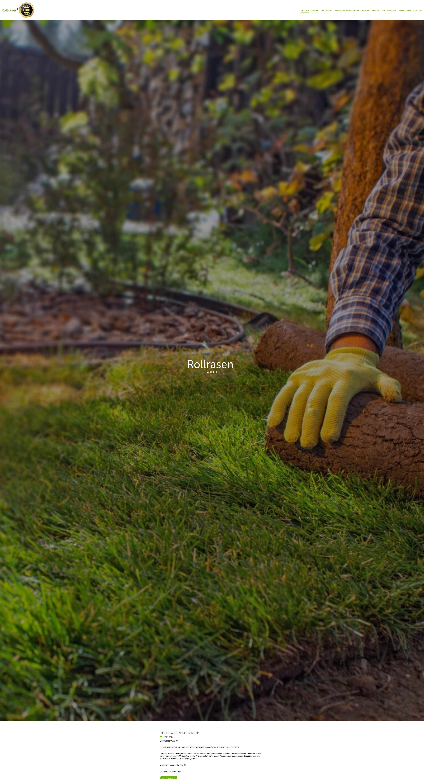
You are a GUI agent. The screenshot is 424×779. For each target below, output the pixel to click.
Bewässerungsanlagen (347, 10)
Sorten (365, 10)
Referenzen (405, 10)
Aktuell (305, 10)
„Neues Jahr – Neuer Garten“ (179, 733)
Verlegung (326, 10)
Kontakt (417, 10)
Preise (315, 10)
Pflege (375, 10)
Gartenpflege (389, 10)
